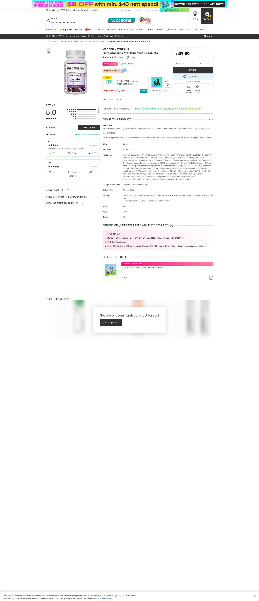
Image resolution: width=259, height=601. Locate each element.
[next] (187, 29)
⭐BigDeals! (66, 29)
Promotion (51, 29)
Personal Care (126, 29)
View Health (54, 189)
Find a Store (138, 10)
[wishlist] (127, 57)
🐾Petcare (170, 29)
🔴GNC (88, 29)
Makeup (140, 29)
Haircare (111, 29)
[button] (207, 16)
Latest (53, 134)
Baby (159, 29)
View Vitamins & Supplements (67, 196)
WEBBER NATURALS (116, 49)
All (47, 134)
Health (78, 29)
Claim (143, 91)
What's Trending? (152, 10)
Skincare (99, 29)
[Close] (255, 596)
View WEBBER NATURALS (62, 203)
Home (150, 29)
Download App (125, 10)
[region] (129, 596)
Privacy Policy (106, 598)
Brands (199, 29)
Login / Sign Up (109, 322)
